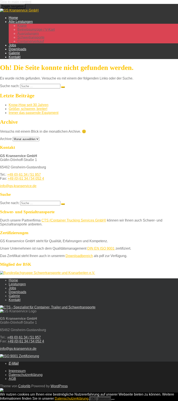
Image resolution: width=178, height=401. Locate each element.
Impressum (17, 371)
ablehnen (104, 398)
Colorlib (24, 386)
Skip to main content (15, 2)
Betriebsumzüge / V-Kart (36, 29)
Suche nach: (9, 86)
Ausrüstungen (28, 33)
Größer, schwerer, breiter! (28, 109)
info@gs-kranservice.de (18, 186)
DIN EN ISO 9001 (101, 248)
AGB (12, 379)
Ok (93, 398)
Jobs (12, 45)
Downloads (17, 49)
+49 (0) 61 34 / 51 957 (24, 174)
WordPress (59, 386)
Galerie (14, 53)
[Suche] (63, 87)
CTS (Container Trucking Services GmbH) (73, 220)
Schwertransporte (30, 37)
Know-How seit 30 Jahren (28, 105)
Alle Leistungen (21, 22)
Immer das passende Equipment (33, 113)
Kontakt (14, 57)
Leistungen (17, 284)
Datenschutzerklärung (26, 375)
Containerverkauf (30, 41)
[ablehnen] (113, 399)
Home (13, 18)
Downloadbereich (79, 256)
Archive (6, 139)
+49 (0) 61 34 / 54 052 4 (26, 178)
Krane (22, 25)
